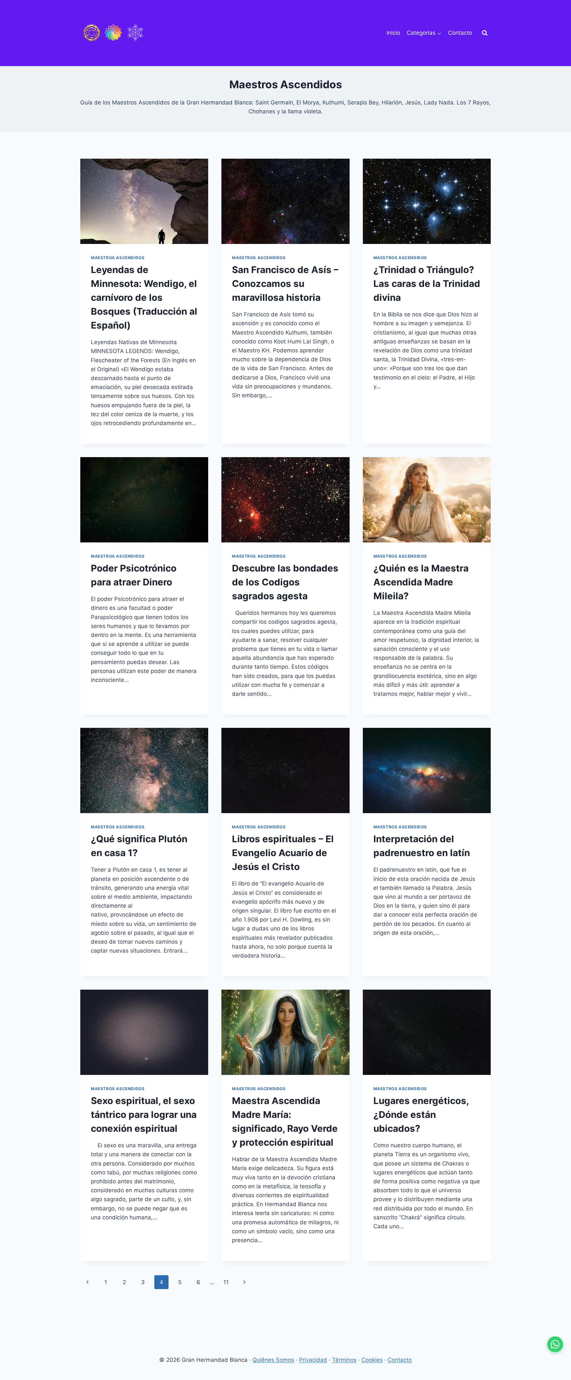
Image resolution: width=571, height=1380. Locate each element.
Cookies (372, 1360)
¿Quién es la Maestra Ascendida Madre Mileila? (421, 582)
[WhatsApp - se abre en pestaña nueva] (555, 1344)
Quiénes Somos (273, 1360)
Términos (344, 1360)
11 (226, 1282)
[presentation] (144, 201)
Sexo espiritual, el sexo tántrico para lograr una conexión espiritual (144, 1114)
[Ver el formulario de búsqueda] (485, 33)
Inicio (393, 32)
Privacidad (313, 1360)
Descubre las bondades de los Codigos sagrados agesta (285, 582)
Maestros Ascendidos (117, 257)
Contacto (460, 32)
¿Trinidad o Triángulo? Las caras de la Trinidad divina (426, 283)
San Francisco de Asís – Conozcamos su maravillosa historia (285, 283)
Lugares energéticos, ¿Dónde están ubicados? (421, 1114)
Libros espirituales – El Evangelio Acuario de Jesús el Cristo (283, 852)
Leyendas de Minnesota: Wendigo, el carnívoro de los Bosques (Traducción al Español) (144, 297)
